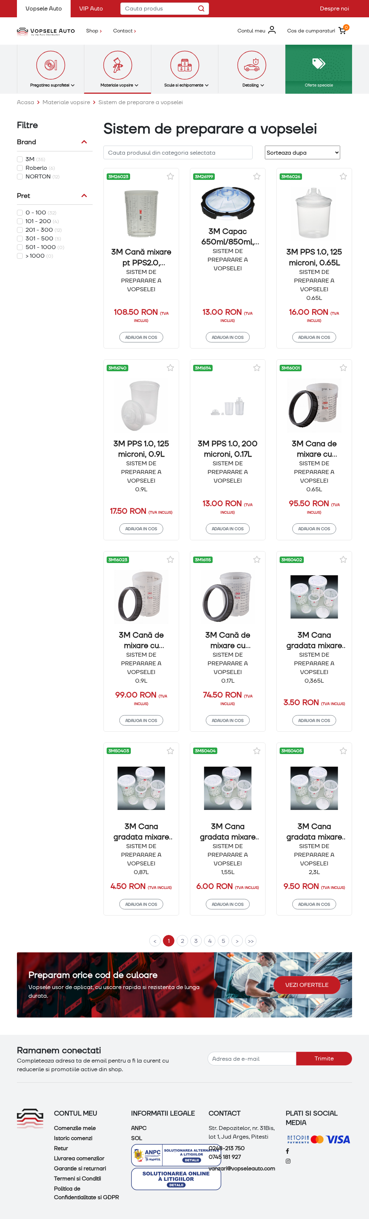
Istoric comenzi (73, 1138)
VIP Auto (91, 8)
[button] (256, 30)
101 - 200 (42, 221)
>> (251, 941)
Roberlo (40, 168)
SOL (136, 1138)
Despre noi (334, 8)
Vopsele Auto (48, 8)
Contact (123, 30)
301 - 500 (43, 238)
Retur (61, 1148)
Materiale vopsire (66, 102)
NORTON (43, 176)
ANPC (139, 1128)
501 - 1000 (45, 247)
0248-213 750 (227, 1148)
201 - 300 (44, 230)
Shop (96, 30)
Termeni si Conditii (77, 1178)
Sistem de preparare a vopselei (140, 102)
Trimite (324, 1058)
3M (35, 159)
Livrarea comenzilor (79, 1158)
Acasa (25, 102)
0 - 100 (41, 212)
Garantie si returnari (80, 1168)
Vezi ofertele (307, 985)
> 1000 (39, 256)
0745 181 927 (225, 1157)
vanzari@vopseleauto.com (242, 1168)
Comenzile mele (75, 1128)
